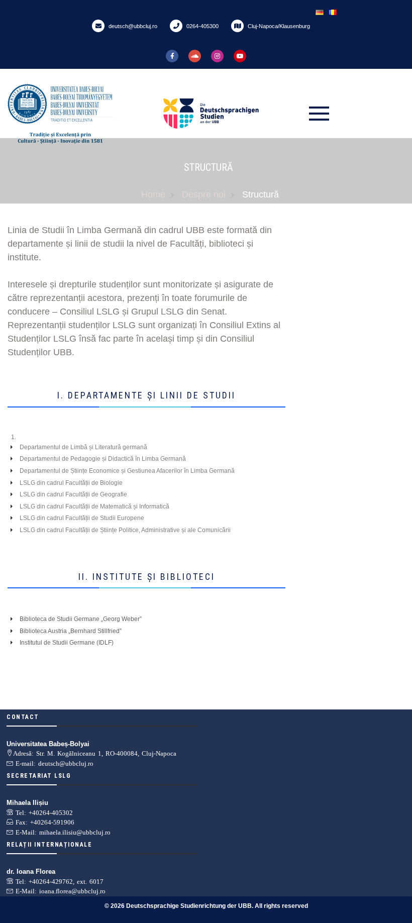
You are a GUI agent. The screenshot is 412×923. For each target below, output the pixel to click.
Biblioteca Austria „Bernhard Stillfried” (71, 631)
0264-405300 (202, 26)
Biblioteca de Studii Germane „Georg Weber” (81, 619)
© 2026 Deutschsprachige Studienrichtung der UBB (178, 905)
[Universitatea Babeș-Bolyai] (83, 114)
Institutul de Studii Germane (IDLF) (67, 642)
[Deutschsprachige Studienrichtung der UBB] (233, 113)
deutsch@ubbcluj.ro (132, 26)
